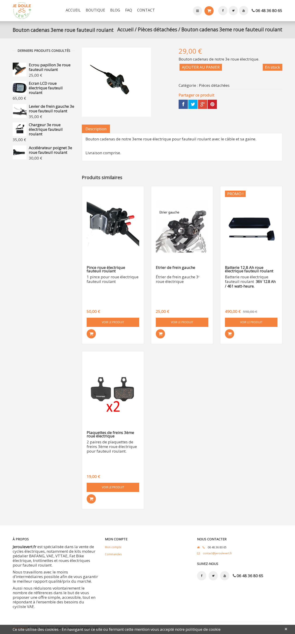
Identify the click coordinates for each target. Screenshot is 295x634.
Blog (115, 10)
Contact (146, 10)
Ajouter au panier (201, 67)
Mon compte (197, 10)
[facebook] (222, 10)
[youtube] (243, 10)
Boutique (95, 10)
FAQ (128, 10)
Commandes (113, 554)
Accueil (73, 10)
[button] (91, 333)
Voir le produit (113, 322)
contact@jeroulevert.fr (217, 553)
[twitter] (233, 10)
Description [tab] (96, 128)
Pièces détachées (157, 29)
